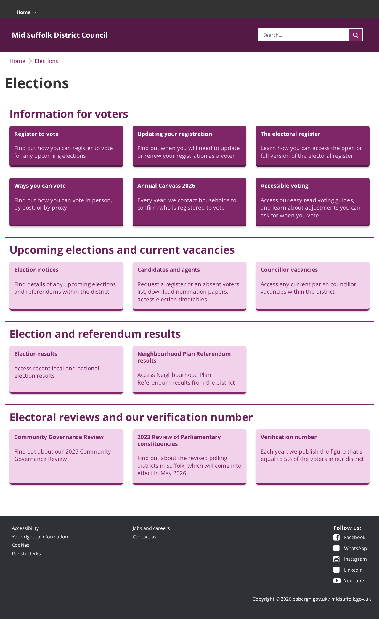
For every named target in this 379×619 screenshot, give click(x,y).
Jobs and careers (151, 528)
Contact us (145, 536)
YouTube (354, 581)
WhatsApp (355, 549)
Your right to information (40, 536)
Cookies (20, 545)
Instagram (355, 559)
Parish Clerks (26, 553)
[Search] (355, 35)
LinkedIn (353, 570)
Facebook (354, 538)
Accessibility (25, 528)
